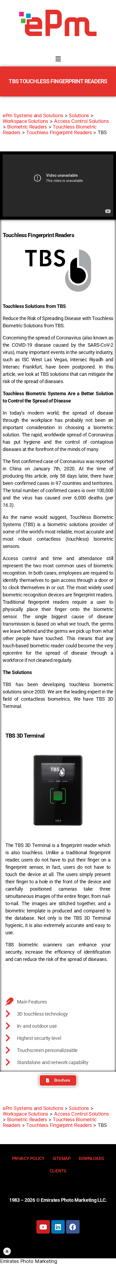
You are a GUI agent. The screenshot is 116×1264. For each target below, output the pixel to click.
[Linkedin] (58, 1227)
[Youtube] (43, 1227)
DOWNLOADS (91, 1158)
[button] (58, 59)
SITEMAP (62, 1158)
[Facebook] (73, 1227)
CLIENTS (58, 1170)
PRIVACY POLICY (28, 1158)
